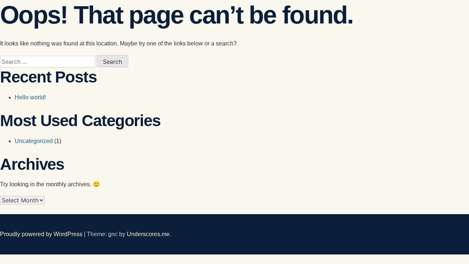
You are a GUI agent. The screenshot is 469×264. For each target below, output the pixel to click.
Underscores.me (148, 234)
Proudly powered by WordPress (42, 234)
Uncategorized (34, 141)
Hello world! (30, 97)
